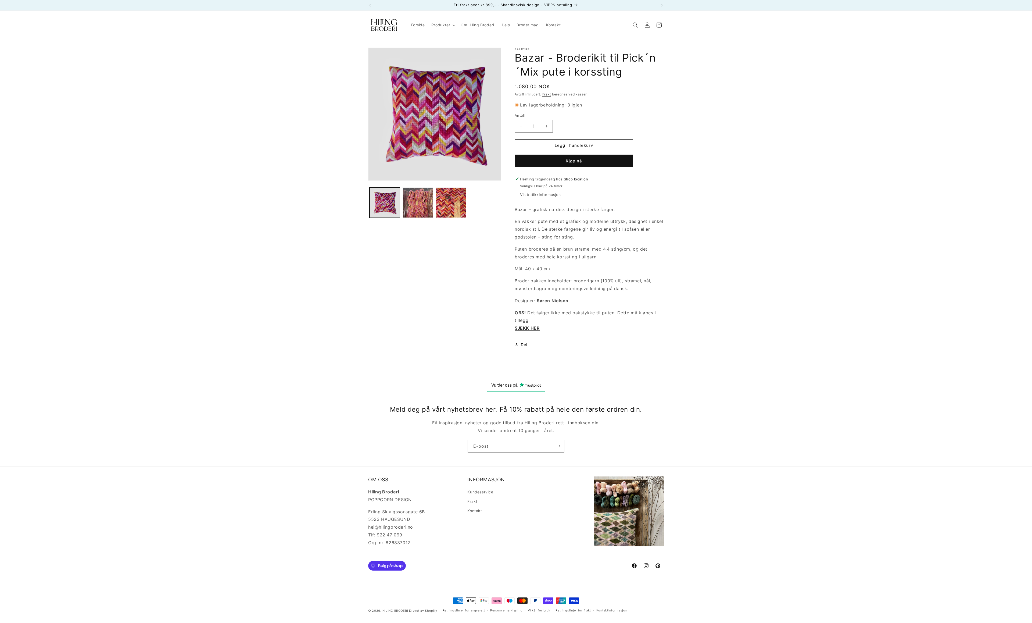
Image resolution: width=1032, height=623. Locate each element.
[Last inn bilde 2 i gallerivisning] (418, 202)
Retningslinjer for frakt (573, 610)
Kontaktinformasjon (611, 610)
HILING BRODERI (395, 611)
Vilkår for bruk (539, 610)
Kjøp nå (574, 160)
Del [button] (524, 344)
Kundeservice (480, 492)
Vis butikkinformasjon (540, 194)
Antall (520, 115)
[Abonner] (558, 446)
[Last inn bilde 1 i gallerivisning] (385, 202)
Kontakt (474, 510)
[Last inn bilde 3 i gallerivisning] (451, 202)
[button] (442, 25)
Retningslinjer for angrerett (464, 610)
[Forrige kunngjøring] (370, 5)
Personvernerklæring (506, 610)
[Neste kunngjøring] (662, 5)
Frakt (546, 94)
